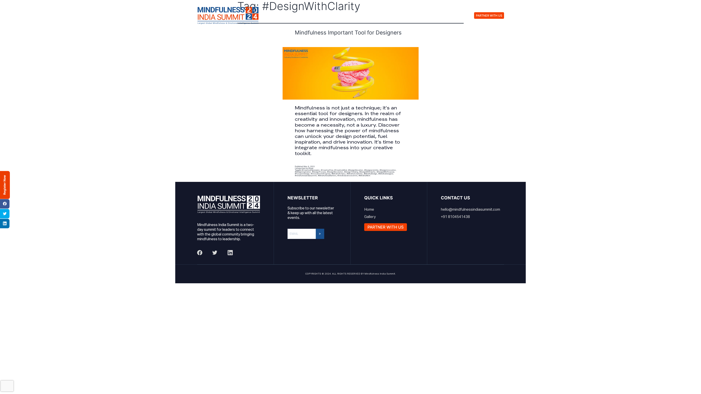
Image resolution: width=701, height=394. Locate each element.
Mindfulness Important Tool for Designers (348, 32)
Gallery (388, 15)
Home (369, 209)
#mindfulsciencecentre (347, 175)
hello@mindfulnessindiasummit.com (470, 209)
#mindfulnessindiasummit (306, 175)
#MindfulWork (364, 175)
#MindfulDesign (370, 174)
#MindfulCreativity (355, 174)
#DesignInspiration (303, 172)
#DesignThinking (351, 172)
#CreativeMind (340, 170)
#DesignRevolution (335, 172)
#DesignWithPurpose (385, 172)
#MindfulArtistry (339, 174)
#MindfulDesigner (385, 174)
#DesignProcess (319, 172)
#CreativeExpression (311, 170)
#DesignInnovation (388, 170)
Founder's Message (329, 15)
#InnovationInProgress (320, 174)
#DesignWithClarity (367, 172)
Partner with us (489, 15)
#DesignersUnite (371, 170)
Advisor (364, 15)
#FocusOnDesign (302, 174)
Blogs (311, 168)
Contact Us (415, 15)
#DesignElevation (355, 170)
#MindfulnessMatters (327, 175)
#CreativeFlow (327, 170)
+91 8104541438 (455, 217)
